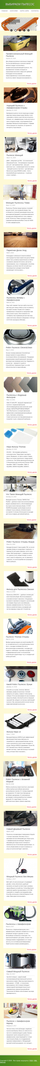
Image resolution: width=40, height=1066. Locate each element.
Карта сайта (24, 11)
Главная (4, 11)
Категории (14, 11)
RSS (31, 1060)
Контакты (35, 11)
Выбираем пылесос (20, 4)
